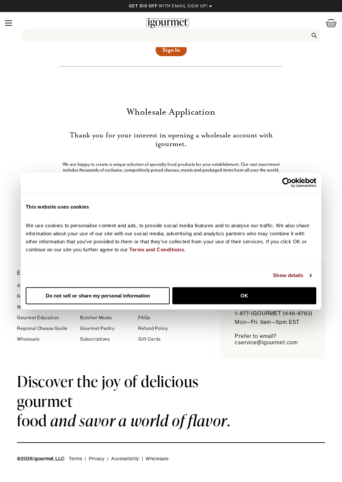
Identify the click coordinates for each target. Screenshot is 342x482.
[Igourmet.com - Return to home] (167, 23)
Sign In (171, 49)
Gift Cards (149, 339)
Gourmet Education (38, 318)
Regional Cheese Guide (42, 328)
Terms (75, 459)
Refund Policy (153, 328)
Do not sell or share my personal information (98, 295)
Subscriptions (95, 339)
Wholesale (28, 339)
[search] (171, 35)
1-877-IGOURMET (274, 313)
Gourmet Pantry (97, 328)
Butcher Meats (96, 318)
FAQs (144, 318)
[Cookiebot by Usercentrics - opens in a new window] (287, 182)
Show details (288, 275)
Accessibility (125, 459)
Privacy (97, 459)
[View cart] (327, 23)
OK (244, 295)
